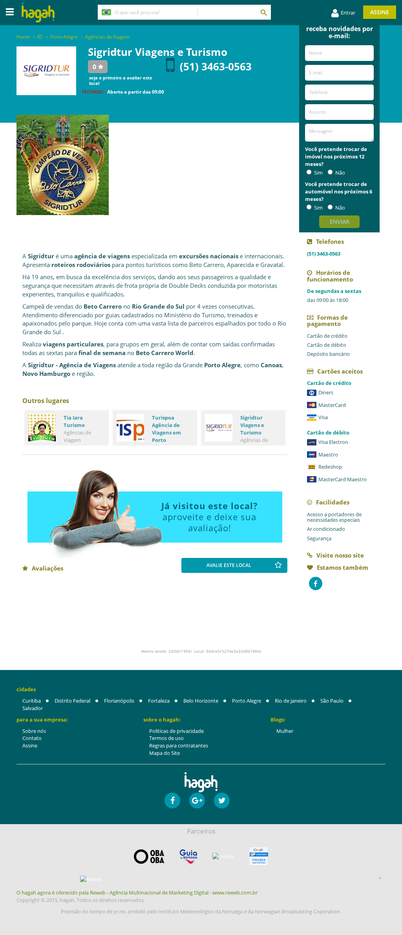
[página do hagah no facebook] (172, 800)
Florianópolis (119, 700)
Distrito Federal (72, 700)
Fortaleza (159, 700)
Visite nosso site (340, 555)
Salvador (32, 708)
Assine (379, 12)
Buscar (263, 12)
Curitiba (31, 700)
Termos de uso (166, 738)
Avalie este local (228, 565)
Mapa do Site (164, 752)
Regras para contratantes (178, 745)
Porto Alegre (246, 700)
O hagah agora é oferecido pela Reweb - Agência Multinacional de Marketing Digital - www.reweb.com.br (137, 892)
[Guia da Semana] (188, 856)
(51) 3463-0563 (216, 66)
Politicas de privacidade (176, 730)
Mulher (284, 730)
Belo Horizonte (200, 700)
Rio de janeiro (291, 700)
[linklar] (223, 856)
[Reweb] (91, 879)
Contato (32, 738)
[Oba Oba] (149, 856)
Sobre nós (34, 730)
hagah (38, 12)
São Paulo (332, 700)
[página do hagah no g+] (197, 800)
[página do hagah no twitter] (222, 800)
